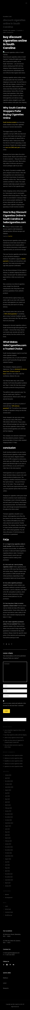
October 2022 (8, 853)
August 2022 (8, 859)
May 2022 (7, 868)
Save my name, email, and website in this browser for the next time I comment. (14, 704)
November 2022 (9, 850)
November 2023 (9, 817)
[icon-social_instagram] (7, 964)
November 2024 (9, 781)
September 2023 (9, 823)
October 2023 (8, 820)
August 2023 (8, 826)
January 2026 (8, 775)
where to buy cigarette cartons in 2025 (13, 738)
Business (7, 895)
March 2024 (8, 805)
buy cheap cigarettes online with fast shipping (15, 735)
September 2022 (9, 856)
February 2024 (8, 808)
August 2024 (8, 790)
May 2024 (7, 799)
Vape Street (10, 236)
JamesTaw (6, 755)
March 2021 (7, 883)
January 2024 (8, 811)
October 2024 (8, 784)
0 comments (19, 30)
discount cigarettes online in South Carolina (14, 23)
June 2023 (7, 829)
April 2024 (7, 802)
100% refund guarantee (10, 314)
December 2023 (9, 814)
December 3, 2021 (7, 17)
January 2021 (8, 886)
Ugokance (6, 766)
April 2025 (7, 778)
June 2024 (7, 796)
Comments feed (9, 912)
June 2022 (7, 865)
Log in (6, 906)
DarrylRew (6, 761)
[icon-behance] (13, 964)
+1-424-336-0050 (9, 955)
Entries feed (8, 909)
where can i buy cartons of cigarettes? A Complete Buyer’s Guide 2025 (14, 741)
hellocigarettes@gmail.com (12, 953)
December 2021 (8, 874)
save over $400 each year (12, 147)
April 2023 (7, 835)
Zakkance (6, 758)
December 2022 (9, 847)
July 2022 (7, 862)
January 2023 (8, 844)
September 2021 (9, 880)
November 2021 (9, 877)
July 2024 (7, 793)
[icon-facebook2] (4, 964)
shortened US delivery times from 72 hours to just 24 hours (15, 371)
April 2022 (7, 871)
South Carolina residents (10, 122)
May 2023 (7, 832)
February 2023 (8, 841)
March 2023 (8, 838)
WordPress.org (8, 915)
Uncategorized (9, 32)
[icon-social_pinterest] (11, 964)
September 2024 (9, 787)
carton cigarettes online (17, 755)
